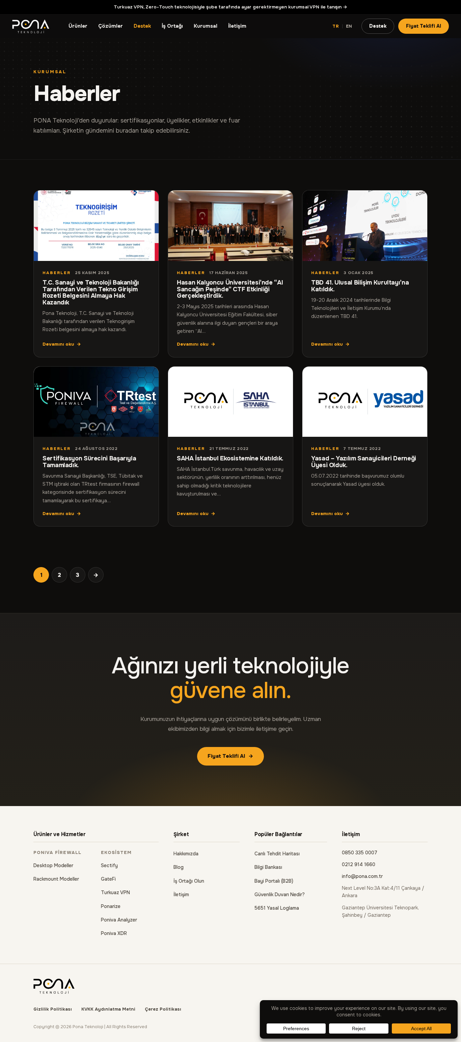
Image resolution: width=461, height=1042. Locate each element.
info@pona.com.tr (362, 876)
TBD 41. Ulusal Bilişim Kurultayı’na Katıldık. (360, 285)
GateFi (108, 879)
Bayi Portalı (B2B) (273, 881)
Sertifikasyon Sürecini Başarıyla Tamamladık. (89, 461)
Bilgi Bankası (268, 867)
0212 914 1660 (358, 864)
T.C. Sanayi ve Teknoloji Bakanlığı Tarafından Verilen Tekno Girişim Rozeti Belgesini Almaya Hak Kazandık (91, 292)
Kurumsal (205, 26)
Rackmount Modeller (56, 879)
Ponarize (110, 906)
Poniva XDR (114, 933)
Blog (178, 867)
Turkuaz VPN (115, 892)
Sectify (109, 865)
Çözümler (110, 26)
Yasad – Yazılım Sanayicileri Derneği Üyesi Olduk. (363, 461)
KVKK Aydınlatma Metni (108, 1009)
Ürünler (78, 26)
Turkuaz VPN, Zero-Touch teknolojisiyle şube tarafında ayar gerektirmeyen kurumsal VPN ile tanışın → (230, 7)
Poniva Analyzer (119, 920)
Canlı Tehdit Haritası (277, 854)
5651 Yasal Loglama (276, 908)
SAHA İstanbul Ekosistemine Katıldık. (230, 458)
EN (349, 26)
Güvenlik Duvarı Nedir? (279, 894)
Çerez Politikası (163, 1009)
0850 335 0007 (359, 853)
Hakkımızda (185, 854)
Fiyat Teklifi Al (423, 26)
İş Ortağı (172, 26)
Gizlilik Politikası (52, 1009)
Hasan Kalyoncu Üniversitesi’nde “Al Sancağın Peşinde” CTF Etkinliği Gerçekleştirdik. (230, 289)
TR (335, 26)
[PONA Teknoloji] (30, 26)
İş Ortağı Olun (188, 881)
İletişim (237, 26)
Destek (142, 26)
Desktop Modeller (53, 865)
